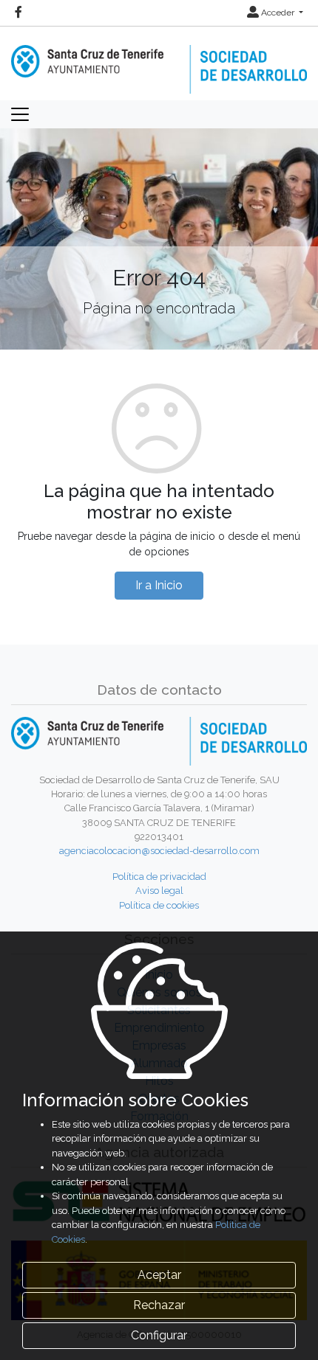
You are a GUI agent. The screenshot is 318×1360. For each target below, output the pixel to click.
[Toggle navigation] (20, 114)
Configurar (159, 1335)
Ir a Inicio (159, 585)
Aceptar (159, 1275)
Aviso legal (159, 890)
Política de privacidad (159, 876)
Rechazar (159, 1305)
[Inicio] (159, 59)
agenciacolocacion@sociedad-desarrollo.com (159, 850)
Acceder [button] (278, 12)
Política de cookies (159, 905)
